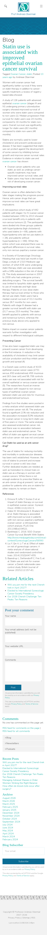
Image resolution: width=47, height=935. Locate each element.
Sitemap (26, 917)
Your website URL (14, 646)
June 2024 (8, 827)
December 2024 (11, 812)
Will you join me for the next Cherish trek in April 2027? (26, 586)
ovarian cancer (19, 103)
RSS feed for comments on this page (21, 728)
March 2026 (9, 801)
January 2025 (9, 809)
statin (29, 74)
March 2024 (9, 836)
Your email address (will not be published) (20, 631)
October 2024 (10, 818)
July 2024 (8, 824)
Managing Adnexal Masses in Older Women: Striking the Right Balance (20, 782)
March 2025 (9, 804)
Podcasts (10, 749)
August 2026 (9, 798)
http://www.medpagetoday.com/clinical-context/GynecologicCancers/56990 (27, 539)
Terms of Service (31, 704)
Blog (8, 737)
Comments (10, 659)
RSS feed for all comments (16, 731)
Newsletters (12, 743)
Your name (10, 615)
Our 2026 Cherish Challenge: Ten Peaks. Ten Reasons (24, 598)
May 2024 (8, 830)
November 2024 (11, 815)
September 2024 (11, 821)
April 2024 (8, 833)
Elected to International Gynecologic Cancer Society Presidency (26, 592)
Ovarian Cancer (18, 74)
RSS (33, 917)
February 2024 (10, 839)
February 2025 (10, 806)
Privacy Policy (16, 704)
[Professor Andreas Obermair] (23, 8)
